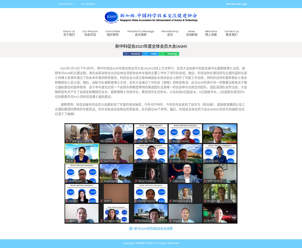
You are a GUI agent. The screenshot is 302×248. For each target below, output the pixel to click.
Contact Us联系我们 (232, 32)
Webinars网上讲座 (211, 32)
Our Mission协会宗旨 (90, 32)
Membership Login (236, 3)
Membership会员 (169, 32)
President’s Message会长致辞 (140, 32)
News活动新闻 (191, 32)
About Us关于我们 (69, 32)
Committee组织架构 (112, 32)
